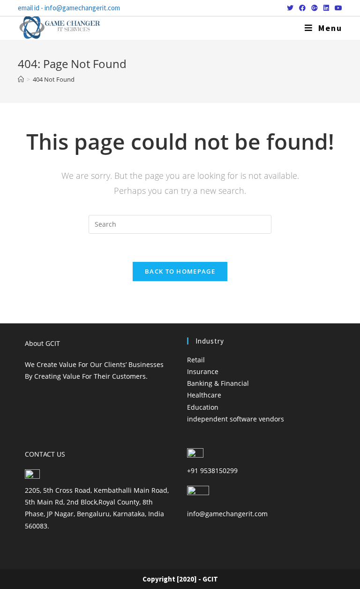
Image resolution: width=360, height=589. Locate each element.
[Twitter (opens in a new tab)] (290, 8)
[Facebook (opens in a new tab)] (302, 8)
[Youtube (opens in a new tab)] (337, 8)
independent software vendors (235, 418)
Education (202, 407)
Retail (196, 359)
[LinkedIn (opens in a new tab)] (326, 8)
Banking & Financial (218, 383)
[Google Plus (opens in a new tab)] (314, 8)
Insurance (202, 371)
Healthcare (204, 394)
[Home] (21, 79)
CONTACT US (45, 454)
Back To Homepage (180, 271)
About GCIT (42, 343)
